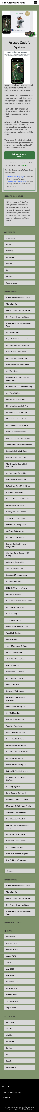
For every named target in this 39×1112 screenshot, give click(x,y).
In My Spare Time (12, 685)
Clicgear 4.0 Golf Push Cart (16, 457)
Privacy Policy (6, 1097)
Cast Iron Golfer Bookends (16, 841)
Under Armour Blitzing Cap (15, 707)
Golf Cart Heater (12, 371)
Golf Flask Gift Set (13, 393)
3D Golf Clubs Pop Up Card (16, 419)
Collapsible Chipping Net (15, 562)
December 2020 (12, 982)
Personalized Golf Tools (15, 505)
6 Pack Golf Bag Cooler (14, 492)
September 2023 (12, 950)
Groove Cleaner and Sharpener (17, 854)
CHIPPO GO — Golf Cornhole (17, 799)
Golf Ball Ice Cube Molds (15, 607)
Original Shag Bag (12, 665)
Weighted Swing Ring (14, 726)
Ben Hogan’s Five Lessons (15, 399)
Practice (9, 276)
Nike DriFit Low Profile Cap (16, 860)
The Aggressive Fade (13, 2)
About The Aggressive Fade (11, 1092)
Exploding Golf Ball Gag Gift (16, 412)
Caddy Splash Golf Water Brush (17, 365)
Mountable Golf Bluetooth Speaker (19, 806)
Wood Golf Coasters (13, 633)
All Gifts (9, 244)
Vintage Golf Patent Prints (16, 812)
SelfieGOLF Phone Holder (15, 518)
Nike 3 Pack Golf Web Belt (15, 819)
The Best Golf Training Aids (16, 181)
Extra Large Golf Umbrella (15, 732)
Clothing (9, 251)
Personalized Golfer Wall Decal (17, 627)
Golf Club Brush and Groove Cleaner (19, 601)
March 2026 (10, 937)
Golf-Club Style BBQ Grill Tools (17, 345)
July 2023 (9, 962)
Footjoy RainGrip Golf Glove (16, 451)
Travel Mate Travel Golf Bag (16, 646)
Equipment (10, 257)
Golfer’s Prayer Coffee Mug (16, 473)
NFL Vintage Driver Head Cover (17, 317)
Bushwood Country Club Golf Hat (18, 310)
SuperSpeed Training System (16, 575)
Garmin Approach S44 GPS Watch (18, 298)
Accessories (10, 238)
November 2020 (12, 988)
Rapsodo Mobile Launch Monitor (18, 339)
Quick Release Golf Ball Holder (17, 425)
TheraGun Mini (11, 304)
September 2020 (12, 1001)
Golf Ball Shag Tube (13, 713)
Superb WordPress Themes (23, 1109)
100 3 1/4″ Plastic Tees (14, 569)
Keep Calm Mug (12, 639)
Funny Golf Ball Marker (14, 758)
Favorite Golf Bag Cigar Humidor (18, 438)
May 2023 (10, 975)
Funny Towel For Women (15, 672)
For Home (9, 264)
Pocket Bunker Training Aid (16, 765)
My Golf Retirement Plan (15, 719)
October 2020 (11, 995)
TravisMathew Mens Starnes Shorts (19, 445)
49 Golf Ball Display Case (15, 659)
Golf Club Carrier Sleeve (15, 678)
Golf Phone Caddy (12, 332)
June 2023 (10, 969)
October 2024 (11, 943)
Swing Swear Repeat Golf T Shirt (18, 486)
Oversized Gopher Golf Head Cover (19, 499)
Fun (7, 270)
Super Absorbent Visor (14, 620)
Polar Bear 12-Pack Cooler (16, 352)
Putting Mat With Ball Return (17, 771)
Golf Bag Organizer (13, 787)
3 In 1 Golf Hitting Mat (14, 847)
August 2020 (11, 1008)
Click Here (24, 165)
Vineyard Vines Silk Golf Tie (16, 479)
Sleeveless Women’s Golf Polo (17, 406)
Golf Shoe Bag (11, 614)
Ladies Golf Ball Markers (15, 691)
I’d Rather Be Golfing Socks (16, 525)
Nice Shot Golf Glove (13, 581)
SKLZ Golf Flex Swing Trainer (17, 588)
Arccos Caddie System (14, 652)
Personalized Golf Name (15, 739)
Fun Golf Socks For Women (16, 432)
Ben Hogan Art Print (13, 594)
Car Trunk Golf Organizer (15, 531)
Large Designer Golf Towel (16, 793)
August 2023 (11, 956)
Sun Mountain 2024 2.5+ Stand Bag (19, 387)
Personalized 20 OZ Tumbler (16, 745)
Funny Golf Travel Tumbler (15, 834)
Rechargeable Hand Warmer (16, 512)
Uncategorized (11, 283)
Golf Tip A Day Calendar (15, 537)
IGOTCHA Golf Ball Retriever (17, 752)
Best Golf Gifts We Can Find (16, 358)
